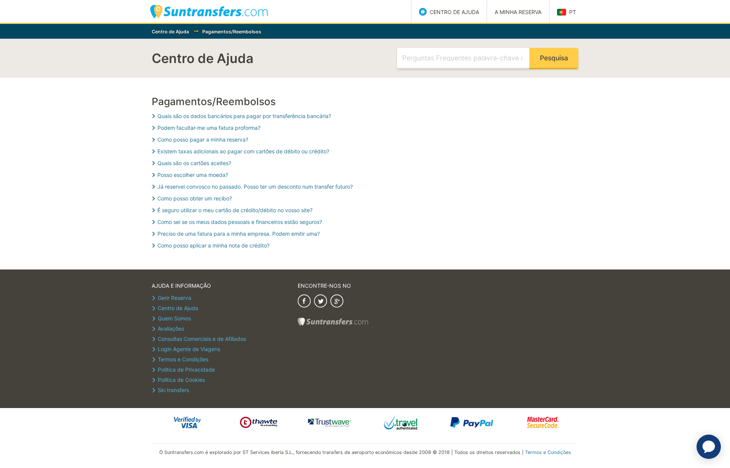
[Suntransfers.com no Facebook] (304, 302)
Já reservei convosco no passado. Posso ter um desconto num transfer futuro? (255, 186)
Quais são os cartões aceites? (194, 163)
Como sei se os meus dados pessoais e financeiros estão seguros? (239, 222)
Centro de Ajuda (170, 32)
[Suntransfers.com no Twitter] (320, 302)
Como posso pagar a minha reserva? (202, 139)
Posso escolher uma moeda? (192, 175)
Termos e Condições (548, 452)
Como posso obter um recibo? (194, 198)
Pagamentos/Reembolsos (231, 32)
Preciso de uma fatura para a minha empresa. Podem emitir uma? (238, 233)
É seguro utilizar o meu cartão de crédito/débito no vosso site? (235, 210)
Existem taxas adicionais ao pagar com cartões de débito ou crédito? (243, 151)
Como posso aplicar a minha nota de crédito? (213, 245)
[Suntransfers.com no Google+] (336, 302)
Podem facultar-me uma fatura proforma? (208, 127)
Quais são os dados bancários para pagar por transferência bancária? (244, 116)
